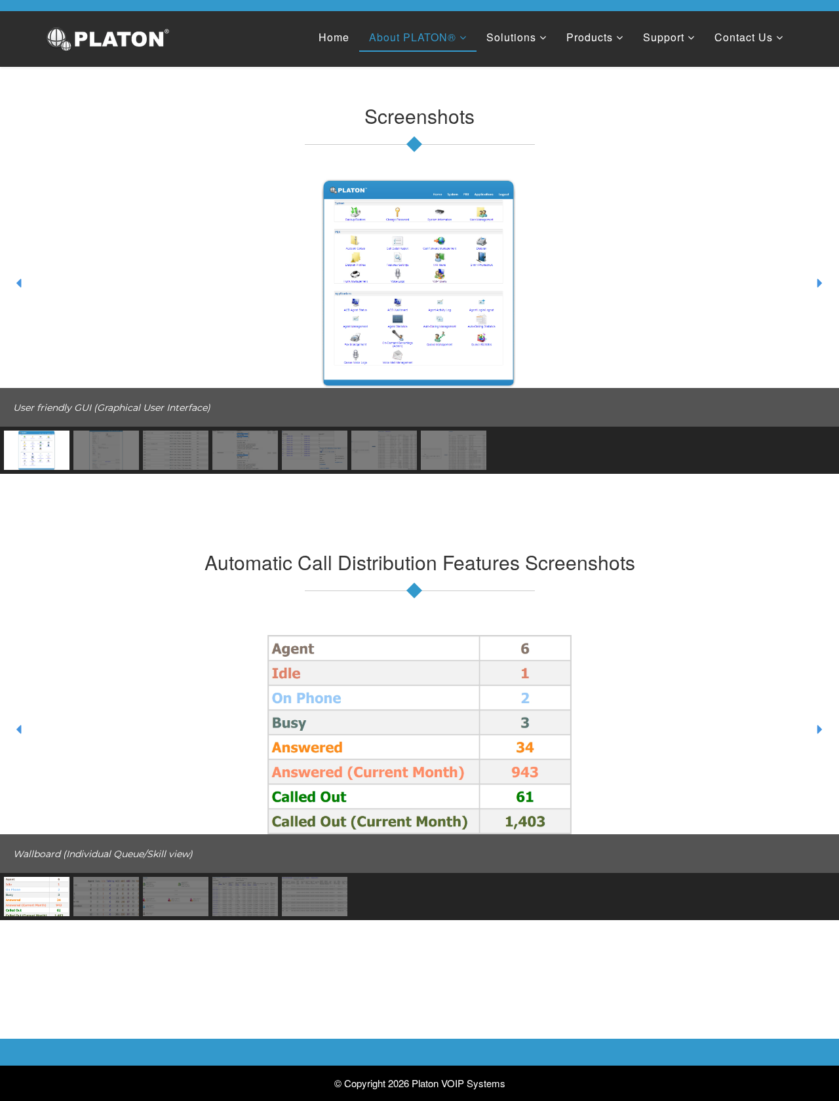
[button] (19, 283)
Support (663, 37)
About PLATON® (412, 37)
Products (589, 37)
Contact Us (743, 37)
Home (334, 37)
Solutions (511, 37)
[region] (419, 326)
